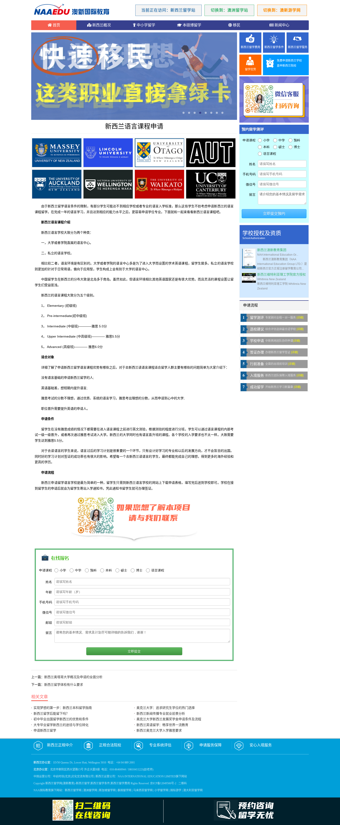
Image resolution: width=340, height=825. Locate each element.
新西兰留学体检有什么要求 (63, 684)
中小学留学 (145, 25)
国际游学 (175, 790)
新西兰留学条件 (274, 47)
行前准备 (257, 364)
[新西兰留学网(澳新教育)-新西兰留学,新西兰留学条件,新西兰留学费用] (71, 10)
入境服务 (257, 375)
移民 (236, 25)
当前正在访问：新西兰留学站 (168, 10)
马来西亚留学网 (143, 790)
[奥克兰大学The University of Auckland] (56, 184)
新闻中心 (281, 25)
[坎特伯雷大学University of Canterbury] (210, 184)
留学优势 (250, 69)
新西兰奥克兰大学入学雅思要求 (159, 730)
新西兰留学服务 (297, 47)
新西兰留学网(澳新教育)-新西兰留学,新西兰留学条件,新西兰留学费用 (87, 783)
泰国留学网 (124, 790)
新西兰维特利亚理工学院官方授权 (281, 274)
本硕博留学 (191, 25)
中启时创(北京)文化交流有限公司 (73, 776)
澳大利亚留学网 (193, 790)
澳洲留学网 (90, 790)
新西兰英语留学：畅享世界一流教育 (162, 725)
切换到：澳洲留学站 (229, 10)
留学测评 (257, 317)
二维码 (182, 783)
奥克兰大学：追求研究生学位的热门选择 (165, 708)
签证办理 (257, 352)
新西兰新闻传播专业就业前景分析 (160, 713)
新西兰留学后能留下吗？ (51, 713)
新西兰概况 (101, 25)
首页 (56, 25)
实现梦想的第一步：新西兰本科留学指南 (63, 708)
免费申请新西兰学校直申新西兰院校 (289, 63)
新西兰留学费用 (250, 47)
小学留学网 (161, 790)
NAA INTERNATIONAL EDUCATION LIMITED (147, 776)
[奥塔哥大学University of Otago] (159, 152)
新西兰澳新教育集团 (271, 250)
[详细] (300, 317)
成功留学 (257, 387)
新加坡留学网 (107, 790)
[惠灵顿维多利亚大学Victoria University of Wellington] (108, 184)
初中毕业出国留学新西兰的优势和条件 (61, 719)
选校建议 (257, 329)
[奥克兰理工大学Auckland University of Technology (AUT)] (210, 152)
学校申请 (257, 341)
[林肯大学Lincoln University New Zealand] (108, 152)
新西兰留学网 (73, 790)
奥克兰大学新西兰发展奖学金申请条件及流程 (168, 719)
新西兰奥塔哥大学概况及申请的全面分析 (73, 677)
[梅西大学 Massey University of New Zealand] (56, 152)
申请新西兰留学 (45, 730)
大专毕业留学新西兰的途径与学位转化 (61, 725)
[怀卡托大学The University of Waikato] (159, 184)
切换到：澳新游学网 (282, 10)
